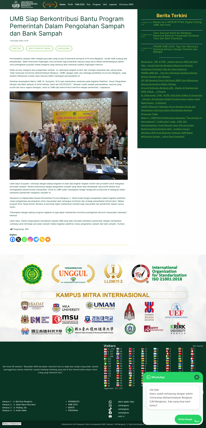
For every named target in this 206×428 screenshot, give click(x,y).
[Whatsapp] (24, 239)
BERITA (71, 407)
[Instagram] (30, 239)
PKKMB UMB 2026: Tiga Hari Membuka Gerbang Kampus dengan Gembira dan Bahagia (175, 49)
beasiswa (64, 48)
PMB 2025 (73, 404)
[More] (48, 239)
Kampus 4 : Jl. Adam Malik (14, 410)
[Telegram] (36, 239)
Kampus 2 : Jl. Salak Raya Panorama (18, 404)
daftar (16, 48)
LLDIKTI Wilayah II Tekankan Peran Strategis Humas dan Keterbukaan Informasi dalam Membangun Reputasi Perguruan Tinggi (168, 111)
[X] (18, 239)
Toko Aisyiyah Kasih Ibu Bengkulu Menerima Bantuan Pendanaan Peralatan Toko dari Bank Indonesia (176, 36)
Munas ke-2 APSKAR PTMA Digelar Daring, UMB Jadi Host (177, 23)
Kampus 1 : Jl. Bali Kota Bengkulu (17, 401)
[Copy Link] (42, 239)
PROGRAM (73, 410)
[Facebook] (12, 239)
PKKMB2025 (73, 401)
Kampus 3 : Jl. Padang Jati (14, 407)
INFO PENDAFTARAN (40, 48)
